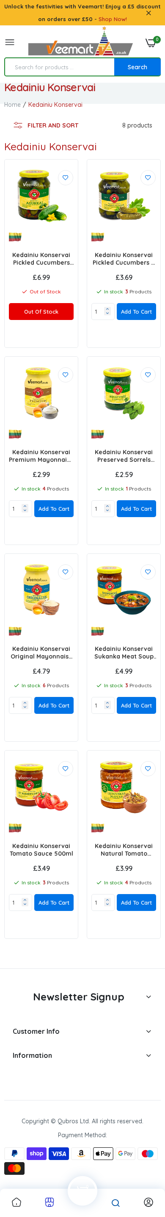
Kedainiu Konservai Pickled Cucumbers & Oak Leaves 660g (124, 258)
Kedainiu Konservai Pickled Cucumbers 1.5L (41, 258)
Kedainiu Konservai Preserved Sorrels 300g (124, 455)
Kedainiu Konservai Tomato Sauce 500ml (41, 849)
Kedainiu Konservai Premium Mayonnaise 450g (41, 455)
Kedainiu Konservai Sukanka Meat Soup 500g (124, 652)
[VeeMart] (80, 43)
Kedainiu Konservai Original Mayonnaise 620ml (41, 652)
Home (12, 104)
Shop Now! (113, 19)
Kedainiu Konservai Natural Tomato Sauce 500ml (124, 849)
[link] (65, 177)
